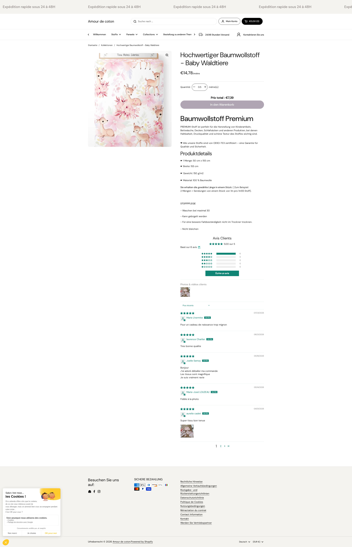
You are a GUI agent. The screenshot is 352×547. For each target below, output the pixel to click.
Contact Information (191, 514)
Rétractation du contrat (193, 510)
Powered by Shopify (142, 541)
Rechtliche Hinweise (191, 481)
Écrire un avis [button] (222, 273)
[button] (252, 21)
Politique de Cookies (191, 501)
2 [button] (220, 446)
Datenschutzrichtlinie (192, 497)
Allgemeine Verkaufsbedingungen (198, 485)
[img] (187, 313)
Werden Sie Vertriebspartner (196, 522)
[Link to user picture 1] (187, 431)
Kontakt (184, 518)
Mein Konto (231, 21)
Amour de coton (101, 21)
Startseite (92, 45)
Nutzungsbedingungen (192, 506)
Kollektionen (107, 45)
